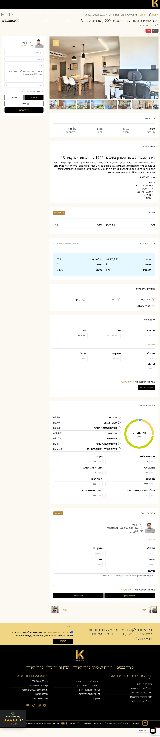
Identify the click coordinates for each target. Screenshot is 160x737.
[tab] (56, 43)
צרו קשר (7, 17)
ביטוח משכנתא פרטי (92, 490)
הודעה (151, 363)
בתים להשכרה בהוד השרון (61, 17)
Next (64, 609)
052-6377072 (131, 527)
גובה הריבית (149, 467)
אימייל (83, 353)
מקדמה (98, 456)
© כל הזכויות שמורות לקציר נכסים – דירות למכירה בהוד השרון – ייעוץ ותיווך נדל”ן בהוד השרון (103, 723)
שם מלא (150, 353)
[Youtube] (28, 705)
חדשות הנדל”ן (19, 17)
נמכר (148, 31)
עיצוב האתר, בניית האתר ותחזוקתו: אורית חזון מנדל (40, 723)
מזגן (78, 299)
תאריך (117, 330)
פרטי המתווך (58, 513)
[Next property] (54, 609)
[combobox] (138, 335)
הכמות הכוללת (147, 456)
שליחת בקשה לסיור (146, 387)
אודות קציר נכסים (151, 17)
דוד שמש (145, 299)
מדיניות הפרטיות (54, 632)
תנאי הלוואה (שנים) (92, 467)
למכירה (155, 31)
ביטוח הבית (96, 479)
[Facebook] (45, 705)
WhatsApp (113, 527)
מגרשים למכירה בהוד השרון (37, 17)
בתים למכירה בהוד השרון (131, 17)
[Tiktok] (33, 705)
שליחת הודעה (78, 595)
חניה (113, 299)
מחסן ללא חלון (143, 305)
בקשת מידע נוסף (130, 595)
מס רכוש (150, 479)
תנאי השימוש (127, 381)
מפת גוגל (57, 213)
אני (100, 559)
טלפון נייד (116, 353)
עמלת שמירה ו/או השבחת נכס (140, 490)
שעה (84, 330)
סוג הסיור (150, 330)
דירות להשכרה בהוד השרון (85, 17)
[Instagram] (39, 705)
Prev (144, 609)
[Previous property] (153, 609)
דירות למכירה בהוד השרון (108, 17)
